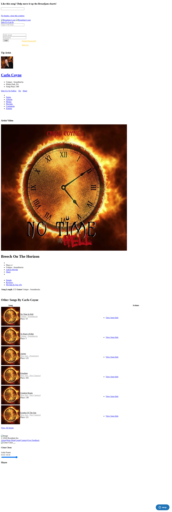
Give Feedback (33, 440)
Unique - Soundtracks (29, 316)
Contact (24, 440)
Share (25, 91)
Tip (19, 91)
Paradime (24, 373)
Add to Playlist (12, 270)
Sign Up (25, 45)
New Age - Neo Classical (30, 375)
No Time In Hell (26, 314)
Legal (18, 440)
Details (9, 280)
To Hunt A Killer (27, 334)
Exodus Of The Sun (28, 413)
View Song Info (112, 318)
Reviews (9, 282)
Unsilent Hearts (26, 393)
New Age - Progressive (29, 356)
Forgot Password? (29, 41)
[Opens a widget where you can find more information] (162, 507)
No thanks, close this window (13, 16)
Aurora (23, 354)
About (3, 440)
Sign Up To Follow (8, 91)
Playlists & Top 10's (14, 285)
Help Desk (11, 440)
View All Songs (7, 428)
